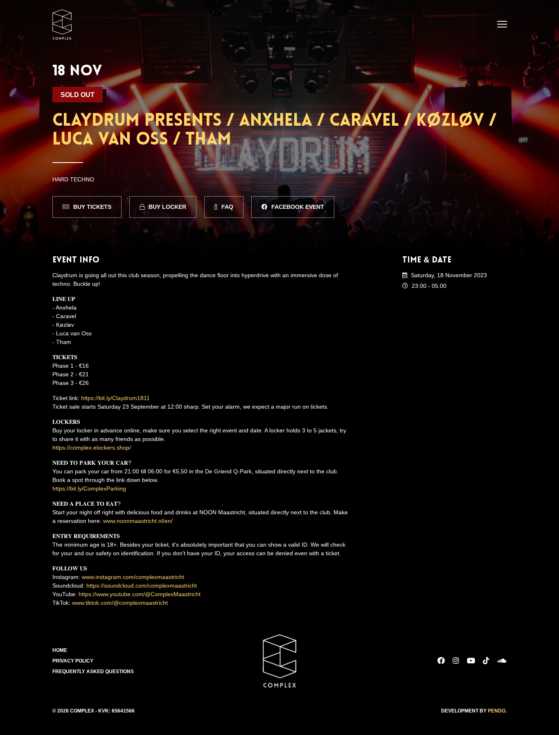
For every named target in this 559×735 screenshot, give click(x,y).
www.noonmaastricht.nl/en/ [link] (138, 521)
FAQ (227, 207)
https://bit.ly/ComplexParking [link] (89, 488)
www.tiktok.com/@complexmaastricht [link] (120, 602)
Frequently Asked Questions (93, 671)
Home (59, 650)
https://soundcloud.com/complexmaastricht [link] (141, 585)
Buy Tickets (92, 207)
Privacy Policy (72, 661)
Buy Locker (167, 207)
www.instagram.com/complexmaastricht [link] (133, 577)
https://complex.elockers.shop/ (91, 447)
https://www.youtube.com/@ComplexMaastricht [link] (140, 594)
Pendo (496, 711)
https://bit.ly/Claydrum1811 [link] (115, 398)
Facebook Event (297, 207)
